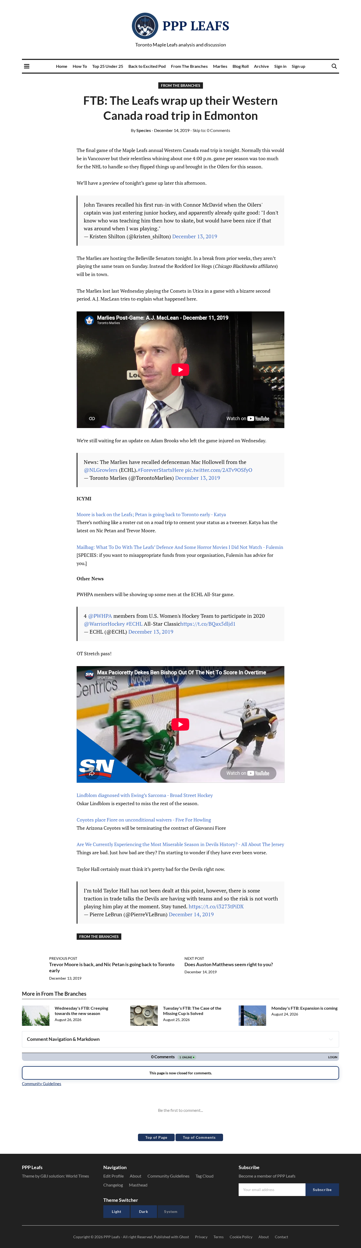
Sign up (298, 66)
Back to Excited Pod (147, 66)
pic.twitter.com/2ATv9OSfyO (218, 469)
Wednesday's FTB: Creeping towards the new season (81, 1010)
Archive (261, 66)
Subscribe (322, 1189)
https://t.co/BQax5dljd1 (208, 623)
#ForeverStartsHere (161, 469)
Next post (194, 958)
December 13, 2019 (194, 236)
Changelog (113, 1184)
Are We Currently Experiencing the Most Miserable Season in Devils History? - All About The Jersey (180, 844)
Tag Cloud (205, 1175)
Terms (219, 1237)
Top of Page (156, 1137)
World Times (77, 1175)
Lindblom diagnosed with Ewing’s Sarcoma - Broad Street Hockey (145, 795)
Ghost (184, 1237)
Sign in (280, 66)
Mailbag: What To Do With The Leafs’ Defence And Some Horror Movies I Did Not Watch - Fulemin (180, 547)
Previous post (63, 958)
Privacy (201, 1237)
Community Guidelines (168, 1175)
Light (116, 1211)
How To (80, 66)
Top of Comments (199, 1137)
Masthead (138, 1184)
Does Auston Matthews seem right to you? (228, 964)
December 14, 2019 (191, 914)
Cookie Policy (241, 1237)
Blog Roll (241, 66)
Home (61, 66)
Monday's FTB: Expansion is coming (304, 1007)
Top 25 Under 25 (107, 66)
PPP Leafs (196, 25)
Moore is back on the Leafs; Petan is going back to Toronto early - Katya (151, 514)
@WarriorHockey (104, 623)
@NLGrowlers (101, 469)
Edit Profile (113, 1175)
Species (141, 130)
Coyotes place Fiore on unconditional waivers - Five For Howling (144, 820)
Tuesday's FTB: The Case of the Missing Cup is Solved (192, 1010)
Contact (281, 1237)
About (135, 1175)
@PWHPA (100, 615)
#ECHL (134, 623)
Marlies (220, 66)
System (171, 1211)
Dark (143, 1211)
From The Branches (189, 66)
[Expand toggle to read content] (331, 1039)
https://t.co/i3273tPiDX (216, 906)
